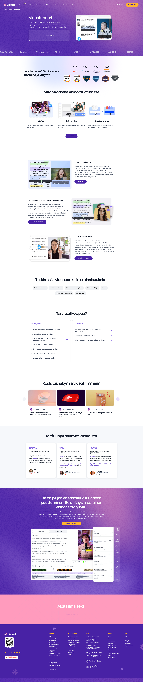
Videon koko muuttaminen (64, 293)
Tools (10, 9)
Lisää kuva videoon (56, 288)
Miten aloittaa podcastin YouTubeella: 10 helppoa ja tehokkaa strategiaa (93, 644)
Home (5, 9)
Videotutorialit (111, 641)
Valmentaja (71, 650)
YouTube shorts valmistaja (53, 663)
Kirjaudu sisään (118, 4)
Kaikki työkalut (52, 669)
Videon (80, 181)
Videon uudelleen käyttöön (74, 288)
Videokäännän (53, 658)
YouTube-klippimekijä (54, 660)
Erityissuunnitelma (127, 645)
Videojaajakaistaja (92, 288)
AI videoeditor (80, 293)
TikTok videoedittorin (54, 655)
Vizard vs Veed (112, 657)
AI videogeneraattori (54, 644)
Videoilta (48, 35)
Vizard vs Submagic (113, 655)
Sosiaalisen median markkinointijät (73, 637)
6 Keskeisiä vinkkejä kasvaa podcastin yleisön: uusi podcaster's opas (93, 666)
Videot (71, 136)
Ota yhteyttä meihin (127, 640)
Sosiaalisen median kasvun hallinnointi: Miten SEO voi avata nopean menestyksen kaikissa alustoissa (93, 661)
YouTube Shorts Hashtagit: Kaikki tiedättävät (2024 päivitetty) (93, 649)
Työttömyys (127, 643)
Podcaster (71, 648)
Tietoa (126, 636)
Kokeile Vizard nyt (71, 614)
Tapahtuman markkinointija (71, 645)
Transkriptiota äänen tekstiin (54, 666)
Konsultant (71, 652)
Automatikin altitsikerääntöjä (53, 647)
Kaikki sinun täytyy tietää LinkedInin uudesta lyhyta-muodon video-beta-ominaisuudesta (93, 638)
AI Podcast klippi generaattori (53, 639)
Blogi (109, 636)
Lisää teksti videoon (40, 288)
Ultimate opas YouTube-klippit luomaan (94, 653)
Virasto (70, 654)
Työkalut (51, 633)
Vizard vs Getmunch (111, 650)
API (50, 636)
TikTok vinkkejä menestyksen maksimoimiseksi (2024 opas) (93, 656)
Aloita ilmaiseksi (71, 523)
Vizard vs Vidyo (112, 647)
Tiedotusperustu (112, 639)
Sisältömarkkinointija (73, 640)
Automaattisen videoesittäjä (53, 651)
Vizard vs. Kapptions (113, 653)
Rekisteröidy (132, 4)
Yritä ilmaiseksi (37, 222)
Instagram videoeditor (54, 653)
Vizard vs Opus (112, 645)
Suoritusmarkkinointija (74, 642)
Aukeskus (110, 643)
